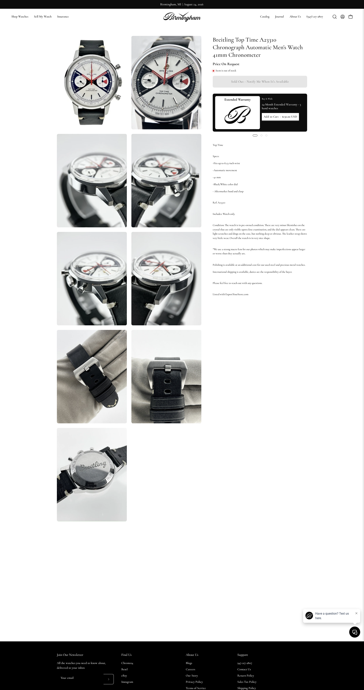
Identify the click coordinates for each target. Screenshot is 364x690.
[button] (264, 17)
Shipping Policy (246, 688)
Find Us (126, 655)
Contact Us (244, 669)
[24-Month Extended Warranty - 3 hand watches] (237, 112)
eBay (124, 675)
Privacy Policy (194, 682)
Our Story (192, 675)
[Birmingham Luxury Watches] (182, 17)
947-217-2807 (244, 663)
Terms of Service (196, 688)
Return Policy (245, 675)
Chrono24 (127, 663)
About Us (192, 655)
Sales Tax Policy (247, 682)
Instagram (127, 682)
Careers (190, 669)
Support (242, 655)
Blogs (189, 663)
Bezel (124, 669)
